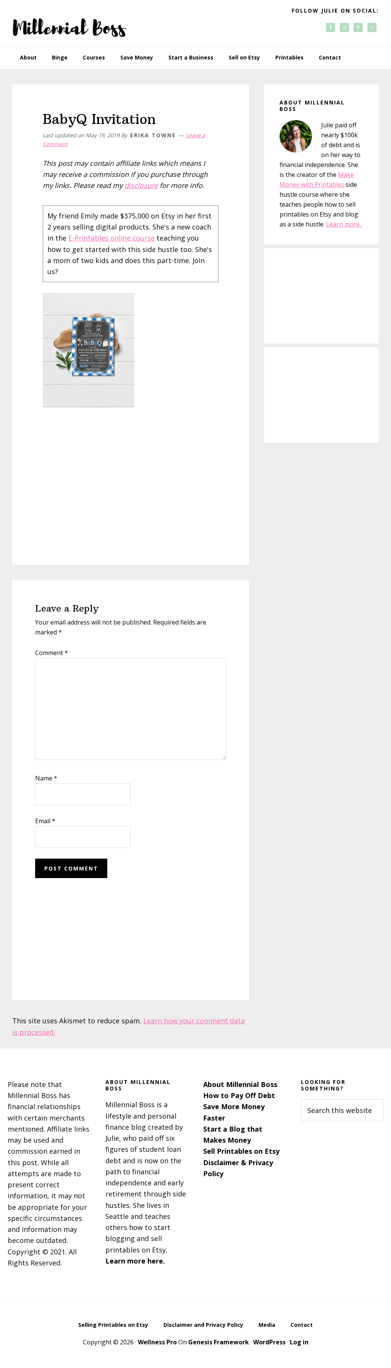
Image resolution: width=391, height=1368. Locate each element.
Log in (299, 1342)
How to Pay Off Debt (239, 1095)
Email (45, 821)
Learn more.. (344, 224)
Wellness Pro (157, 1342)
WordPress (269, 1342)
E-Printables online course (111, 237)
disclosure (141, 185)
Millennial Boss (69, 23)
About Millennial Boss (240, 1084)
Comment (51, 653)
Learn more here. (135, 1260)
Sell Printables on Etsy (241, 1151)
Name (46, 778)
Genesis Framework (218, 1342)
